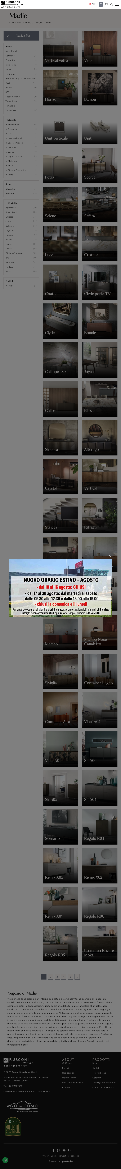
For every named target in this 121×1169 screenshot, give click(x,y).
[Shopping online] (101, 4)
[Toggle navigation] (117, 4)
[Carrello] (106, 4)
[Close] (109, 555)
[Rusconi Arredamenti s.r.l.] (45, 4)
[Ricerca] (111, 4)
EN (95, 4)
